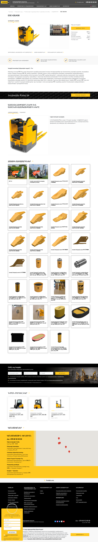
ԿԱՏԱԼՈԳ (12, 6)
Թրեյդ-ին (42, 493)
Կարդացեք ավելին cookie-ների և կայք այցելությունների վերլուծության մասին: (44, 538)
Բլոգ (77, 497)
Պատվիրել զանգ (80, 2)
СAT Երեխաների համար (81, 502)
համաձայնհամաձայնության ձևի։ (56, 380)
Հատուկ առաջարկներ (54, 6)
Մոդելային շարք (19, 11)
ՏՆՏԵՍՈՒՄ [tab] (23, 112)
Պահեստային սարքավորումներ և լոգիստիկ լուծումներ (37, 11)
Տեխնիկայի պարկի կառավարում (30, 506)
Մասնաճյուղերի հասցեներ (81, 490)
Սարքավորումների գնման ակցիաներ (63, 490)
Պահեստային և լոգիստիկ (13, 495)
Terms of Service (36, 382)
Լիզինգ (41, 490)
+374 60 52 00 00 (91, 2)
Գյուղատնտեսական (12, 493)
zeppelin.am (25, 535)
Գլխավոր (10, 11)
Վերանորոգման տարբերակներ (30, 500)
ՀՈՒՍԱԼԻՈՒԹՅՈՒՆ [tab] (13, 112)
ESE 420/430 (63, 11)
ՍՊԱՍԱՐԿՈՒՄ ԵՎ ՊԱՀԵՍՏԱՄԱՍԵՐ (25, 6)
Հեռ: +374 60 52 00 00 (14, 439)
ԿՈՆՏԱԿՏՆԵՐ (66, 6)
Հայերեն (94, 6)
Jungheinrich (54, 11)
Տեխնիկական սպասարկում (29, 496)
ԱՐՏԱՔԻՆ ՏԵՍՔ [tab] (13, 21)
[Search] (38, 2)
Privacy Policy (29, 382)
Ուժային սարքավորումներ (13, 502)
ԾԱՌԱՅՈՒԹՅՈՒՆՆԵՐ (42, 6)
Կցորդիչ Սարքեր (11, 499)
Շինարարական (11, 490)
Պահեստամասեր (27, 498)
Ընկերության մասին (80, 493)
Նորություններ (79, 495)
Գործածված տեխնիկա (12, 497)
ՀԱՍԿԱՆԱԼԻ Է (80, 534)
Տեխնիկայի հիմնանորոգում (29, 508)
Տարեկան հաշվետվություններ (62, 504)
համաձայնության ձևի (52, 376)
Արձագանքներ (79, 499)
